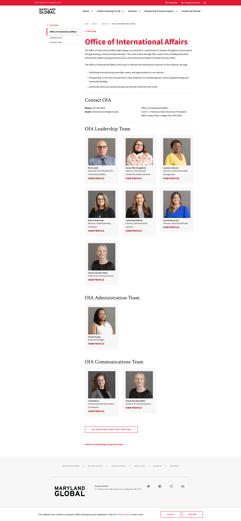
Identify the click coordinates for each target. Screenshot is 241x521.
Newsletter (174, 466)
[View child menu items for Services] (139, 11)
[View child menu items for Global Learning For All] (123, 11)
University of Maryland (47, 3)
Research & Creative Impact (159, 11)
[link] (102, 159)
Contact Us (157, 466)
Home (87, 24)
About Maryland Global (71, 466)
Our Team (54, 25)
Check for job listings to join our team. (104, 444)
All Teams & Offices (95, 466)
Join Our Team (56, 42)
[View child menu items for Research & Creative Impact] (176, 11)
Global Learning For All (108, 11)
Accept (170, 514)
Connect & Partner (191, 11)
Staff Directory (56, 37)
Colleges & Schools (192, 3)
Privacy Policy (123, 514)
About (86, 11)
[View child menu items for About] (92, 11)
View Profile (96, 178)
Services (132, 11)
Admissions (173, 3)
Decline (192, 514)
